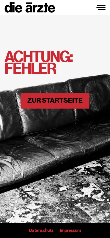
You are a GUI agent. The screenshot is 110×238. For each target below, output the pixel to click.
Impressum (70, 230)
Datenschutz (41, 230)
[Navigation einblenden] (100, 7)
